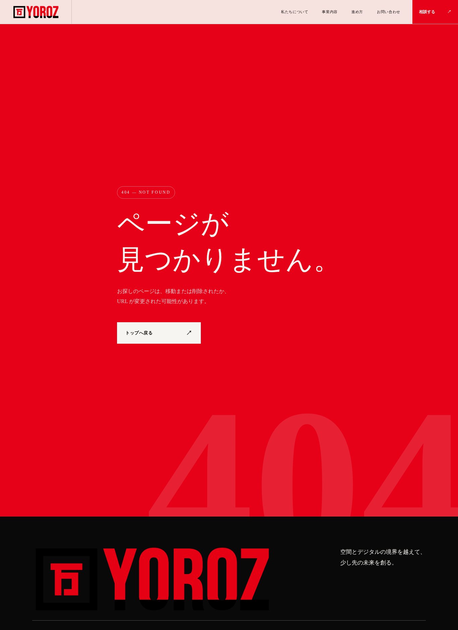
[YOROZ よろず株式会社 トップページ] (36, 12)
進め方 (357, 12)
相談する (435, 11)
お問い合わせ (388, 12)
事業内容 (330, 12)
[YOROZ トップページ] (151, 580)
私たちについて (294, 12)
